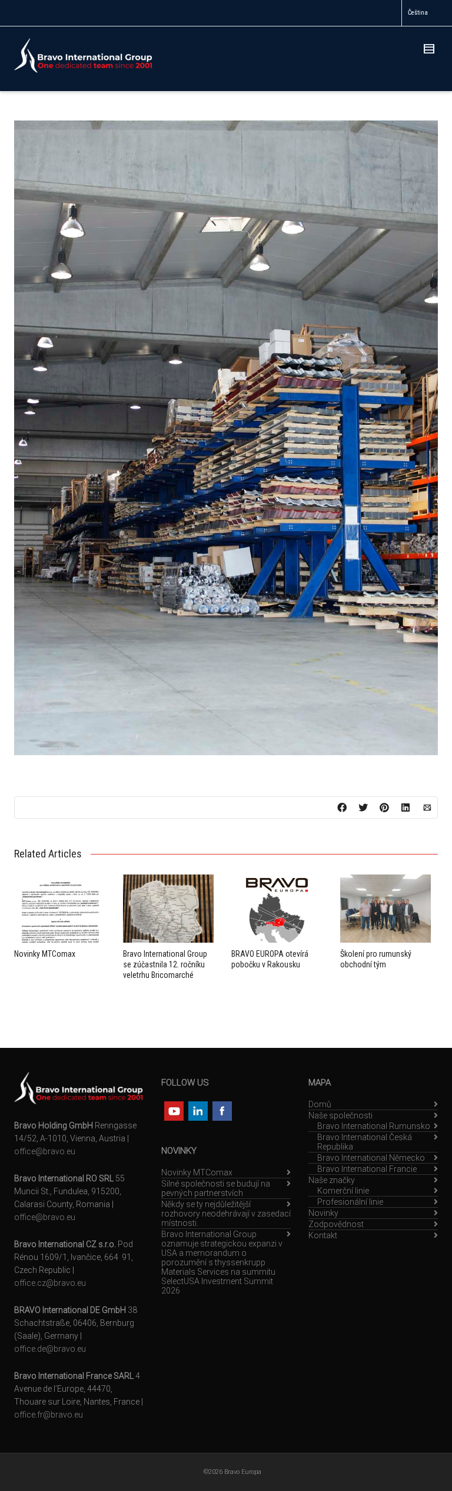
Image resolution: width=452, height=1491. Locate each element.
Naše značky (331, 1180)
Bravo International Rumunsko (373, 1126)
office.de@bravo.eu (50, 1348)
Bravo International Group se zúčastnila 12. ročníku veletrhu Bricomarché (165, 964)
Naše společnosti (340, 1115)
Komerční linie (343, 1190)
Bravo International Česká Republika (364, 1142)
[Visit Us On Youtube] (173, 1110)
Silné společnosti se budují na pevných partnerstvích (215, 1188)
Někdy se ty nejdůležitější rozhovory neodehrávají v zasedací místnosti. (226, 1213)
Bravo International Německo (371, 1157)
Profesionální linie (350, 1202)
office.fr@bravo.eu (48, 1414)
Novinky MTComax (44, 954)
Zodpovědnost (336, 1224)
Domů (319, 1104)
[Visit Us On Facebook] (222, 1110)
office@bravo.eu (44, 1151)
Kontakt (322, 1235)
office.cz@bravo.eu (50, 1283)
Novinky (323, 1213)
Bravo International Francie (367, 1169)
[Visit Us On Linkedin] (197, 1110)
